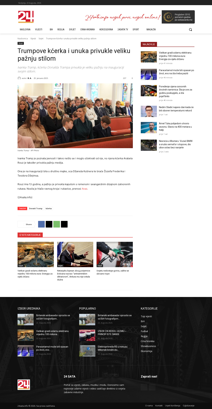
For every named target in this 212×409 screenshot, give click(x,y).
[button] (190, 29)
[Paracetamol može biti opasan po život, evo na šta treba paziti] (149, 74)
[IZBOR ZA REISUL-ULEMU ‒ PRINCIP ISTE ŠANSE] (87, 335)
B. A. (30, 78)
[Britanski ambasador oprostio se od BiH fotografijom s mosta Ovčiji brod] (26, 319)
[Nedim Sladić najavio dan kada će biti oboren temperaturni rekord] (149, 111)
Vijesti (33, 38)
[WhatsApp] (56, 224)
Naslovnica (23, 38)
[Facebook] (41, 224)
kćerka (49, 208)
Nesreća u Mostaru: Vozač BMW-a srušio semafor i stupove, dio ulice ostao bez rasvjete (176, 144)
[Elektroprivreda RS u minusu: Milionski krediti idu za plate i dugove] (87, 350)
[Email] (64, 224)
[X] (49, 224)
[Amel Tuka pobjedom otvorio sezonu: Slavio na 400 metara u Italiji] (149, 127)
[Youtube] (152, 387)
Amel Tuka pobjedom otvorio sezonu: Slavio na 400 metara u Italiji (175, 126)
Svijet (41, 38)
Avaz (84, 188)
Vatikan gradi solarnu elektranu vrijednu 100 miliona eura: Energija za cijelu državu (35, 273)
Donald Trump (35, 208)
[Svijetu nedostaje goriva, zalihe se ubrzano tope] (115, 254)
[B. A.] (20, 78)
